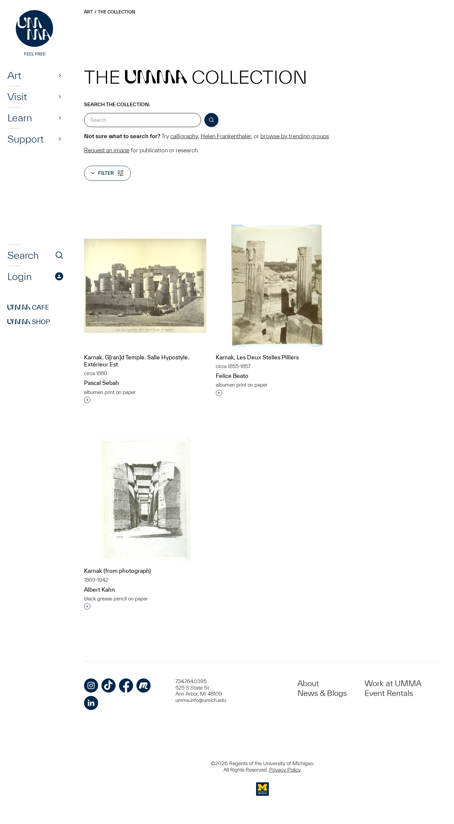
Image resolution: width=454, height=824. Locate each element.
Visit (17, 96)
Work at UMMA (393, 683)
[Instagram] (91, 685)
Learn (19, 117)
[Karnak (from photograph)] (145, 499)
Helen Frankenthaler (226, 136)
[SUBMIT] (211, 120)
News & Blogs (322, 693)
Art (14, 75)
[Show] (59, 75)
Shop (28, 321)
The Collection (116, 11)
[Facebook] (126, 685)
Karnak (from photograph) (117, 570)
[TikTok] (108, 685)
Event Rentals (389, 693)
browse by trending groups (294, 136)
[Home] (35, 33)
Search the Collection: (117, 104)
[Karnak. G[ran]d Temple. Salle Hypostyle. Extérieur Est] (145, 286)
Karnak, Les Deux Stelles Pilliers (257, 357)
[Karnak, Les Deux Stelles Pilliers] (277, 286)
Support (25, 139)
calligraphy (184, 136)
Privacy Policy (284, 770)
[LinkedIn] (91, 703)
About (308, 683)
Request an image (106, 150)
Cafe (28, 307)
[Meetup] (143, 685)
